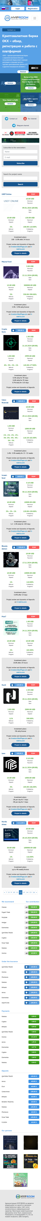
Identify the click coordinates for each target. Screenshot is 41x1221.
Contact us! (13, 119)
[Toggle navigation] (35, 18)
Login (18, 8)
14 (27, 892)
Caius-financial (5, 401)
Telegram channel (23, 125)
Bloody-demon (5, 547)
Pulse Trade (5, 943)
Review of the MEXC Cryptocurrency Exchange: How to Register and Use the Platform (31, 80)
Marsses (4, 907)
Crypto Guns (4, 330)
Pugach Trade (6, 912)
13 (24, 892)
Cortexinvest (5, 1092)
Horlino (4, 953)
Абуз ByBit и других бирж (31, 100)
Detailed (23, 72)
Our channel (32, 119)
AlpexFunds (5, 1003)
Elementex (5, 928)
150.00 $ (34, 967)
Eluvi (3, 1086)
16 (34, 892)
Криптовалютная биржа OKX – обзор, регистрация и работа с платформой (20, 43)
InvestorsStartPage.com (19, 247)
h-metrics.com (22, 602)
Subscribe (20, 163)
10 (14, 892)
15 (30, 892)
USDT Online (6, 194)
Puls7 (4, 616)
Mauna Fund (7, 261)
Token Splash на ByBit (10, 100)
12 (21, 892)
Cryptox (4, 938)
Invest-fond (4, 476)
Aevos (3, 992)
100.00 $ (34, 972)
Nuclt (4, 685)
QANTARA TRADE (7, 933)
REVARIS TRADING (8, 1102)
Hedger (4, 922)
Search (20, 184)
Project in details (20, 253)
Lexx (3, 753)
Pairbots (4, 948)
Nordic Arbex (4, 822)
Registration (33, 8)
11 (17, 892)
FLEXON (4, 1122)
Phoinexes (5, 977)
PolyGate (4, 917)
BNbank (4, 987)
